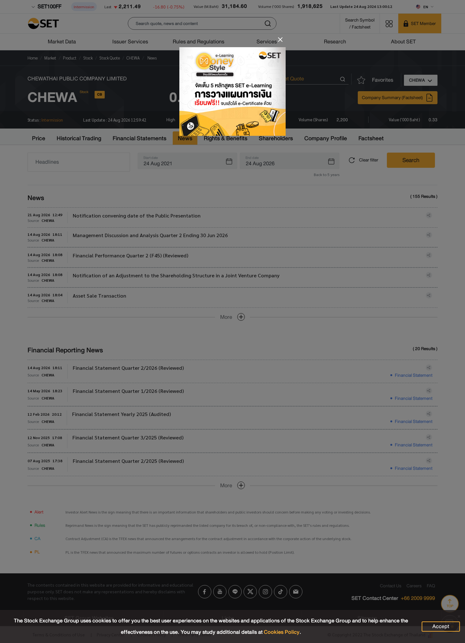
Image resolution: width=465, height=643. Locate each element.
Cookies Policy (282, 632)
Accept (440, 626)
